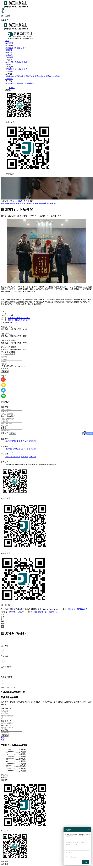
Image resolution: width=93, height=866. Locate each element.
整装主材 (16, 69)
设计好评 (24, 449)
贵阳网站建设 (82, 609)
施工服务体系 (32, 76)
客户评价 (32, 449)
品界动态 (23, 83)
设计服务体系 (21, 76)
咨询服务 (9, 449)
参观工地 (16, 449)
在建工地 (23, 62)
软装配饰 (23, 69)
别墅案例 (32, 441)
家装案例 (9, 48)
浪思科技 (71, 609)
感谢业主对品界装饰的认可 (19, 320)
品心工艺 (9, 62)
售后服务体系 (43, 76)
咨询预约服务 (10, 76)
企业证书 (16, 83)
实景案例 (16, 441)
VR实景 (16, 48)
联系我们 (30, 83)
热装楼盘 (16, 62)
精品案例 (9, 441)
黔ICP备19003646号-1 (18, 612)
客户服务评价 (54, 76)
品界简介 (9, 83)
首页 (12, 201)
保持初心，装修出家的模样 (19, 318)
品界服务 (19, 201)
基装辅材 (9, 69)
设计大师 (9, 55)
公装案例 (22, 48)
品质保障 (16, 457)
